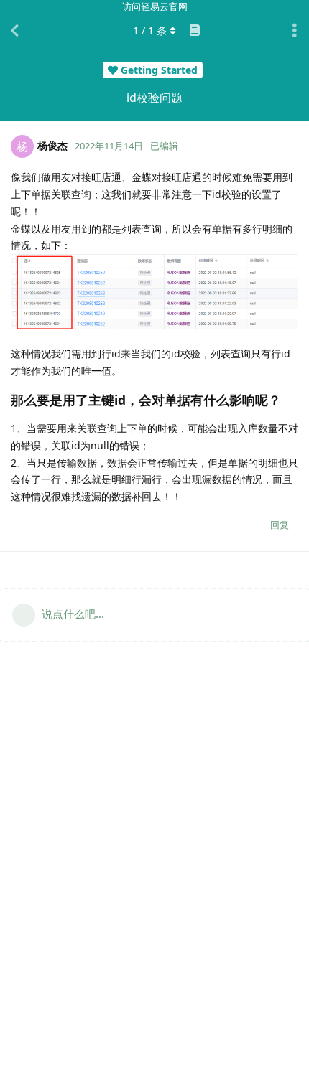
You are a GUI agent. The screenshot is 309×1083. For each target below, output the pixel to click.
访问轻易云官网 (155, 6)
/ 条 (150, 30)
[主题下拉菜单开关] (294, 30)
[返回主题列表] (14, 30)
